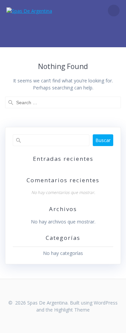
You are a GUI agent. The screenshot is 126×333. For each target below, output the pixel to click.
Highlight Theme (72, 310)
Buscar (103, 140)
